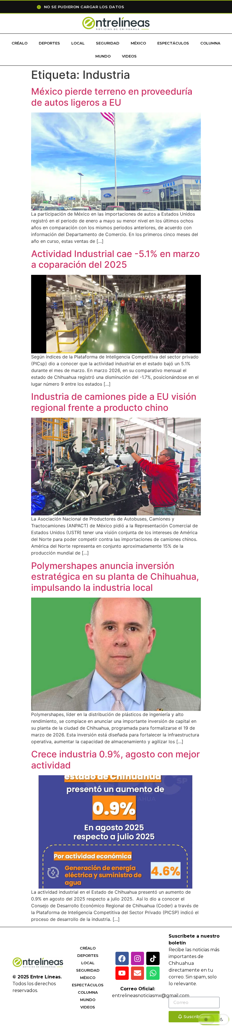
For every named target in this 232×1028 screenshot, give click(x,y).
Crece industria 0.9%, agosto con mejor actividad (115, 759)
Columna (210, 43)
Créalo (19, 43)
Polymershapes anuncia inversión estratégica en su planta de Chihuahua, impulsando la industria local (115, 576)
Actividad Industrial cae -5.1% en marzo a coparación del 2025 (115, 259)
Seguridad (107, 43)
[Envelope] (137, 973)
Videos (129, 56)
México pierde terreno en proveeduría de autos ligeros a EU (111, 97)
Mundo (103, 56)
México (138, 43)
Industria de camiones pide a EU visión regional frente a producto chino (113, 402)
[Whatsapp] (153, 973)
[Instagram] (137, 958)
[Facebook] (122, 958)
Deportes (49, 43)
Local (78, 43)
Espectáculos (173, 43)
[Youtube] (122, 973)
